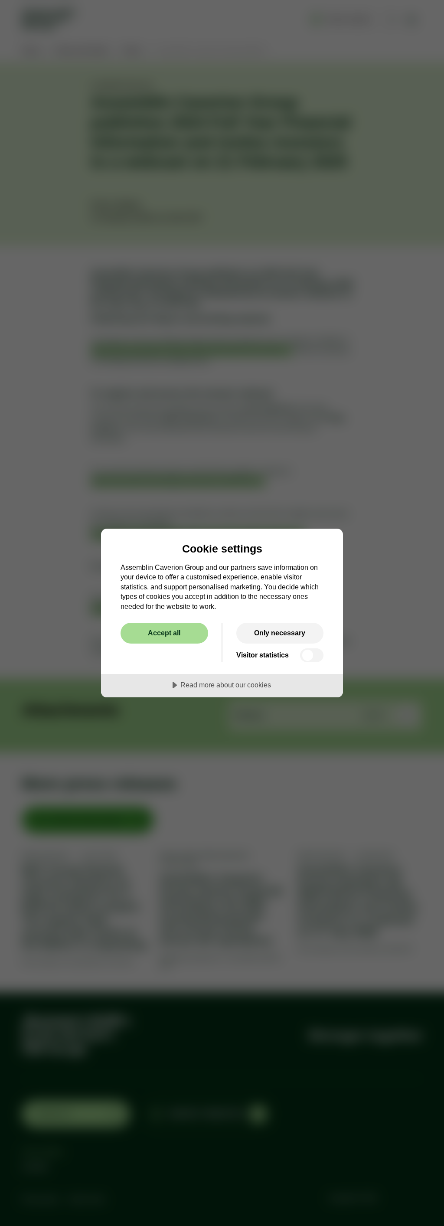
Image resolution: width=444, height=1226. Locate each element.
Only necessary (279, 633)
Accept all (164, 633)
